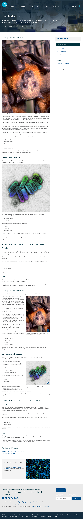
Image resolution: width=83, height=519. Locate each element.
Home (3, 12)
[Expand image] (38, 314)
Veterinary (67, 63)
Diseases (10, 12)
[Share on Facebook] (14, 26)
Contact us (61, 490)
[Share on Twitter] (17, 26)
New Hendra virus (61, 51)
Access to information (7, 502)
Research (23, 6)
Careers (45, 6)
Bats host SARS (60, 48)
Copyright (24, 502)
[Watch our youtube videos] (17, 498)
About (13, 6)
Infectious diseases (62, 38)
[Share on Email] (23, 26)
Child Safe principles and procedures (40, 506)
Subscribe (76, 498)
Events (74, 6)
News (65, 6)
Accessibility (17, 502)
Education (56, 6)
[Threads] (15, 498)
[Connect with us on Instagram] (6, 498)
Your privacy (16, 504)
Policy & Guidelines (6, 504)
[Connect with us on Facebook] (3, 498)
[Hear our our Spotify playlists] (12, 498)
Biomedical (60, 63)
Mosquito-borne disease (63, 54)
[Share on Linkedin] (20, 26)
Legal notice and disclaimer (35, 502)
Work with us (34, 6)
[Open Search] (79, 6)
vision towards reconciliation (52, 516)
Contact (4, 26)
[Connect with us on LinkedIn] (9, 498)
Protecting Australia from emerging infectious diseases (26, 12)
